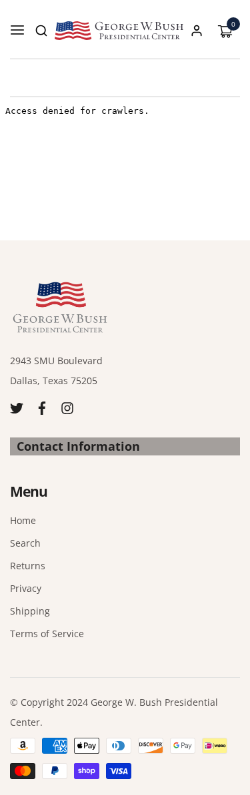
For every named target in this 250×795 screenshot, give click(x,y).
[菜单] (17, 30)
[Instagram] (67, 407)
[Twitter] (16, 407)
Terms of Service (47, 633)
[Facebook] (42, 407)
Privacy (25, 588)
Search (25, 543)
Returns (27, 565)
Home (23, 520)
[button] (41, 30)
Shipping (30, 611)
